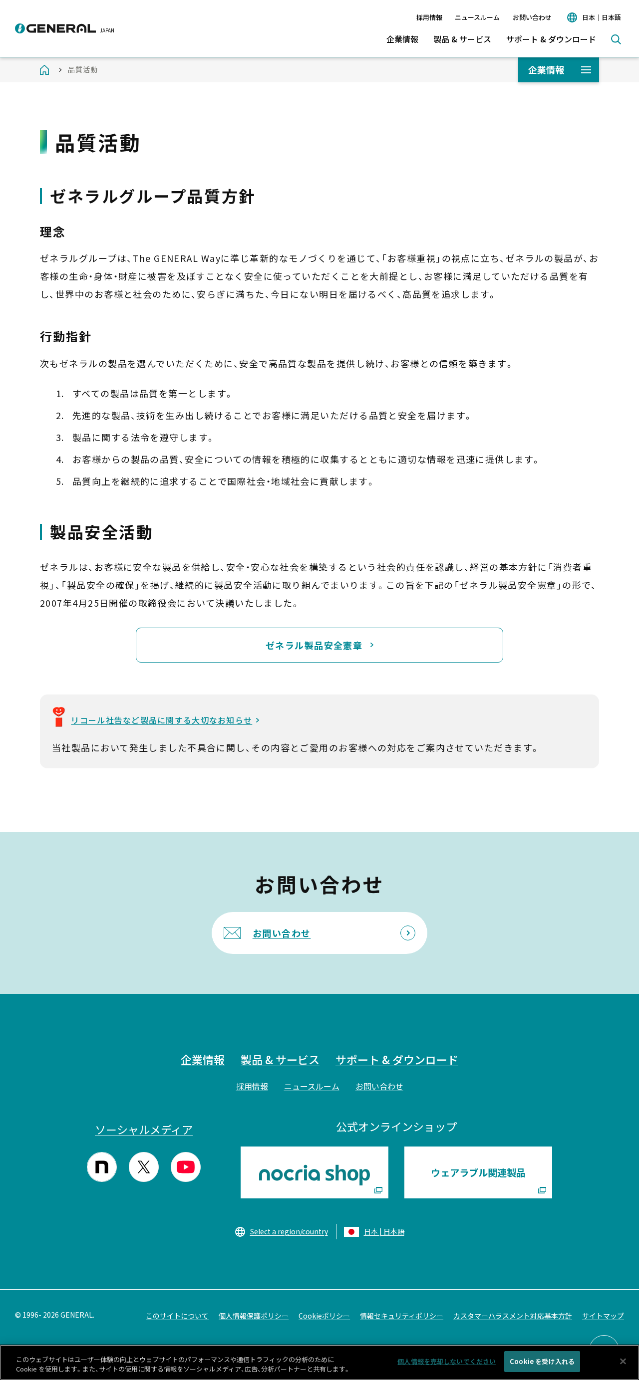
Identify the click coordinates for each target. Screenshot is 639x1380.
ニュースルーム (477, 17)
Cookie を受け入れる (542, 1361)
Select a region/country (289, 1231)
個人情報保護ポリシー (254, 1316)
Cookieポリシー (324, 1316)
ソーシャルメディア (144, 1129)
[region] (319, 1362)
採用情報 (429, 17)
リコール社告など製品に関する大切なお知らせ (161, 720)
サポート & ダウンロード (551, 39)
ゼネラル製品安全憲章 (314, 645)
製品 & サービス (462, 39)
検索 (616, 39)
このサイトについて (177, 1316)
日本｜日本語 (601, 17)
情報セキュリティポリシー (401, 1316)
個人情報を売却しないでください (446, 1361)
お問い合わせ (532, 17)
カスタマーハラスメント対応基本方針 (512, 1316)
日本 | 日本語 (384, 1231)
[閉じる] (623, 1361)
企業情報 (402, 39)
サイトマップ (603, 1316)
